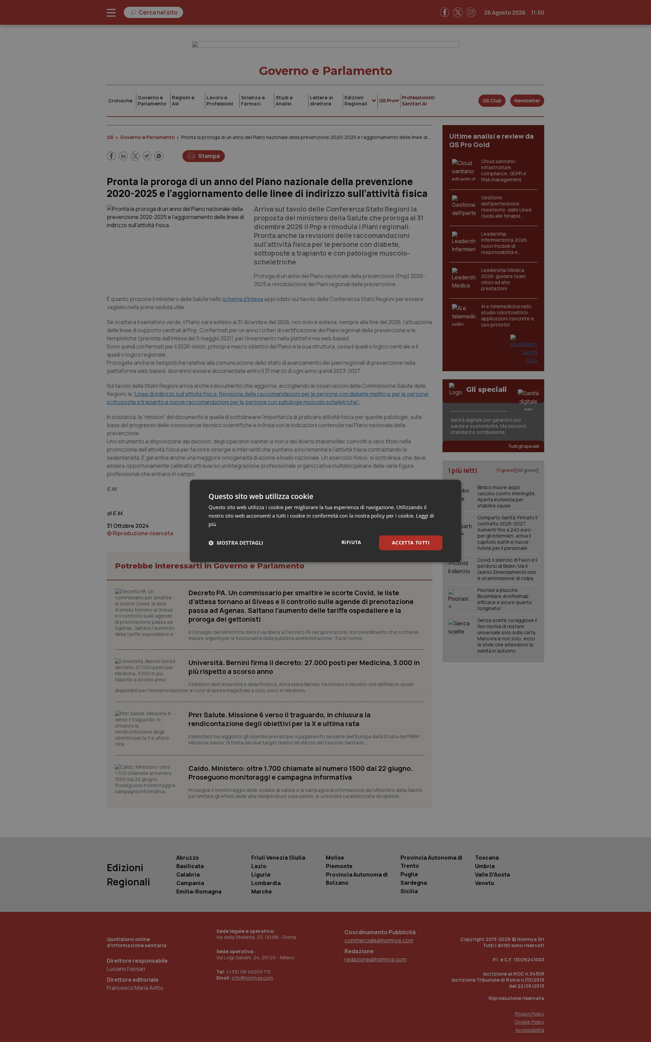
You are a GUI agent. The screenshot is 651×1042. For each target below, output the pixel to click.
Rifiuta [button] (351, 542)
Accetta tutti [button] (411, 542)
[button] (236, 542)
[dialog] (325, 521)
